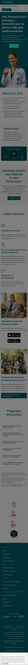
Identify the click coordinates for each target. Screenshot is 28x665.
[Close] (26, 654)
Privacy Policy (5, 663)
